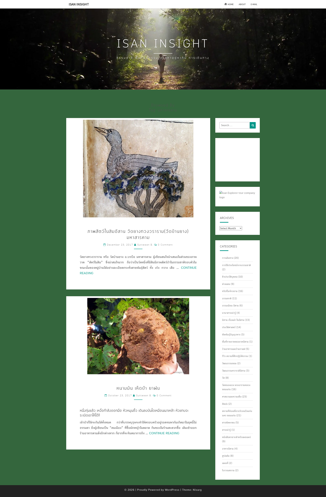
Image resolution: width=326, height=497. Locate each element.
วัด (223, 377)
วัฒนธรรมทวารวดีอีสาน (233, 370)
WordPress (172, 490)
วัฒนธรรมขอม (229, 363)
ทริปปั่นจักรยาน (230, 291)
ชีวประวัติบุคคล (229, 276)
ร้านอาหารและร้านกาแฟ (233, 349)
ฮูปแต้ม (226, 455)
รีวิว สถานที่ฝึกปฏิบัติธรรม (235, 356)
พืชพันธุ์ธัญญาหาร (231, 334)
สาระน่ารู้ (226, 429)
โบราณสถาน (228, 470)
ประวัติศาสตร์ (229, 327)
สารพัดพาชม (228, 422)
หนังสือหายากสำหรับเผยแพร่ (236, 437)
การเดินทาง (227, 258)
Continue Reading (164, 433)
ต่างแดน (226, 284)
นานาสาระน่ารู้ (229, 312)
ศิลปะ (225, 404)
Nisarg (197, 490)
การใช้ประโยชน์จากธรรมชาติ (236, 265)
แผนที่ (225, 463)
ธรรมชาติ (226, 298)
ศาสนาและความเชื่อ (231, 396)
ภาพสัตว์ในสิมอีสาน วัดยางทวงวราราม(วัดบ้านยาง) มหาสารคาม (138, 234)
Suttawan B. (145, 244)
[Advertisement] (236, 159)
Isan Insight (79, 4)
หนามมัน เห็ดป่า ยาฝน (138, 388)
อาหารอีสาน (228, 448)
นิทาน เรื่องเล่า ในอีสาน (233, 320)
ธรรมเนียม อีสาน (230, 305)
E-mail (254, 4)
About (242, 4)
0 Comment (165, 244)
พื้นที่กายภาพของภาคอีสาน (235, 341)
